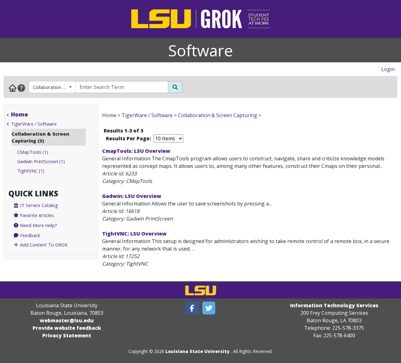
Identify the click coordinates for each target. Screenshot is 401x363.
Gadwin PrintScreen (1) (41, 161)
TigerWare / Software (34, 124)
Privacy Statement (66, 335)
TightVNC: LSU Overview (134, 233)
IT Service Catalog (38, 205)
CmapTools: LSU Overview (136, 151)
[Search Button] (175, 87)
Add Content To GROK (43, 244)
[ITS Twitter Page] (209, 308)
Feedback (29, 235)
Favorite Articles (36, 215)
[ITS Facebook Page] (192, 308)
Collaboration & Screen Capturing (54, 87)
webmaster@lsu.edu (67, 320)
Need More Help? (38, 225)
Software (200, 50)
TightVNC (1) (30, 171)
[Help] (21, 87)
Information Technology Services (334, 305)
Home (19, 114)
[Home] (12, 87)
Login (388, 69)
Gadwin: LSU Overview (131, 196)
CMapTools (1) (32, 152)
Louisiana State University (197, 351)
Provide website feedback (67, 327)
